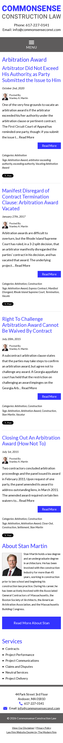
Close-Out (47, 523)
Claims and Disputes (19, 666)
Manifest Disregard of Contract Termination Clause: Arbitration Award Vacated (30, 199)
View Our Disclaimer (23, 727)
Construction (35, 283)
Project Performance (19, 655)
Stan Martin (8, 414)
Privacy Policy (43, 727)
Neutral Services (16, 672)
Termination (52, 292)
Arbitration (21, 155)
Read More (26, 137)
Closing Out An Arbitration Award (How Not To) (31, 441)
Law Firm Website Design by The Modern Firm (31, 732)
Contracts (12, 649)
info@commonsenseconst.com (37, 29)
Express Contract (38, 288)
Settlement (23, 527)
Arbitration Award (18, 160)
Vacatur (20, 414)
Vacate (6, 295)
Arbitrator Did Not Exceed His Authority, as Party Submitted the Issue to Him (31, 74)
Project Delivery (16, 678)
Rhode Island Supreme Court (29, 292)
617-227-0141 (37, 25)
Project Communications (22, 660)
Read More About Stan (32, 623)
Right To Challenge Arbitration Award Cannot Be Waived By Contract (30, 325)
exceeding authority (23, 163)
